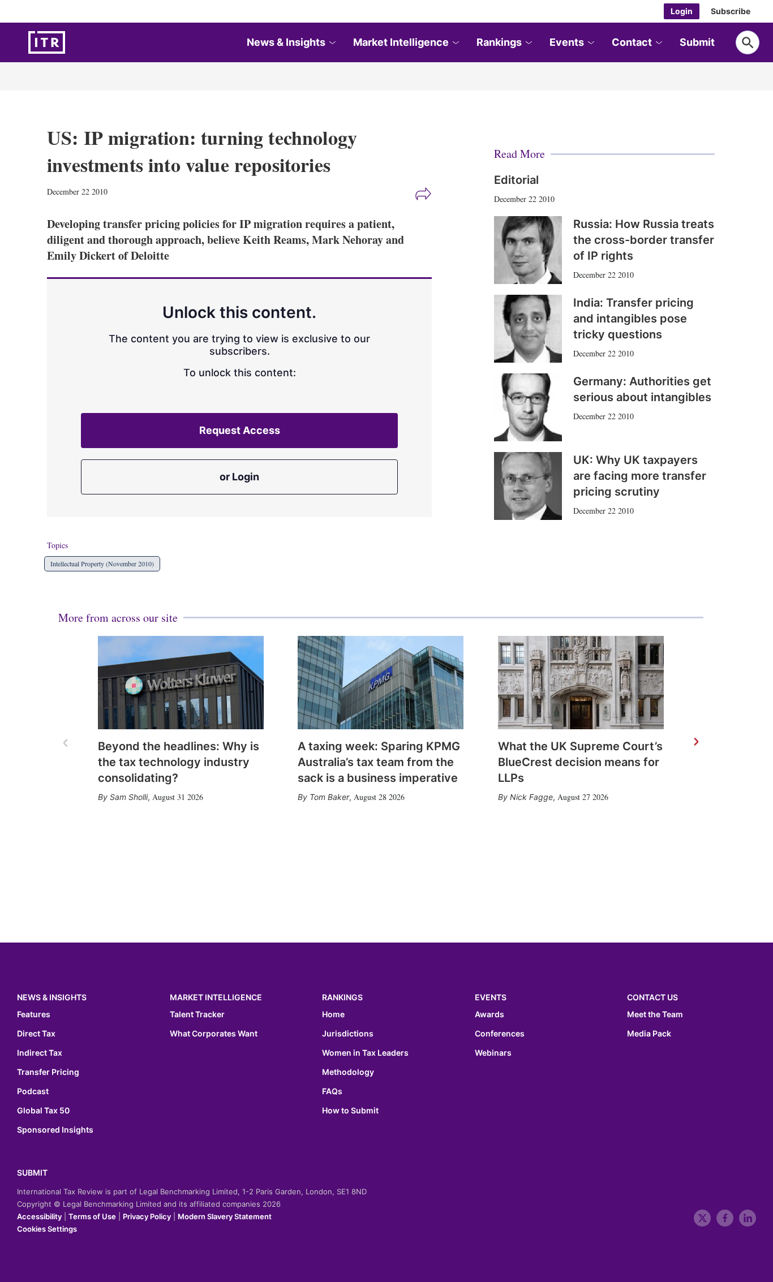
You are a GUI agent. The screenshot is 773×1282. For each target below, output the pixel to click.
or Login (239, 477)
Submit (697, 42)
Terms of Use (92, 1216)
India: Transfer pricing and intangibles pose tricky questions (633, 318)
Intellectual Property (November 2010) (102, 563)
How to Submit (350, 1111)
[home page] (73, 42)
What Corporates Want (213, 1034)
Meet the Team (655, 1014)
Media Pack (649, 1034)
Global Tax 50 (43, 1111)
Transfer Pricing (48, 1072)
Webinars (493, 1053)
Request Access (239, 430)
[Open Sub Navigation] (331, 42)
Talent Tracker (197, 1014)
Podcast (33, 1091)
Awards (489, 1014)
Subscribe (730, 11)
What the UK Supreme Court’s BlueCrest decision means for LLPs (580, 762)
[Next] (695, 742)
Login (682, 11)
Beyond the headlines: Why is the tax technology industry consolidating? (178, 762)
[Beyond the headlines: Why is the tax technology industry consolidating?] (181, 682)
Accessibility (39, 1216)
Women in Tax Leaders (365, 1053)
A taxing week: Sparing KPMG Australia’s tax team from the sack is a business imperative (379, 762)
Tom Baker (329, 797)
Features (33, 1014)
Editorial (516, 180)
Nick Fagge (531, 797)
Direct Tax (36, 1034)
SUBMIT (32, 1172)
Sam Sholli (129, 797)
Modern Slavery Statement (225, 1216)
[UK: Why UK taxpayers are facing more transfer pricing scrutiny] (528, 486)
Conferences (500, 1034)
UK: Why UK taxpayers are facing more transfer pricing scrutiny (639, 475)
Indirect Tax (39, 1053)
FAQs (332, 1091)
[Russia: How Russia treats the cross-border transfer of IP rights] (528, 250)
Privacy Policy (147, 1216)
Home (333, 1014)
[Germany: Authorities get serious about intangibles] (528, 407)
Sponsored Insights (55, 1130)
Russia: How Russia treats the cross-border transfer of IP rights (643, 240)
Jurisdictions (347, 1034)
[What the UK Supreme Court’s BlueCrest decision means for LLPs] (581, 682)
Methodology (348, 1072)
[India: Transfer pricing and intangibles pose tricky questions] (528, 329)
